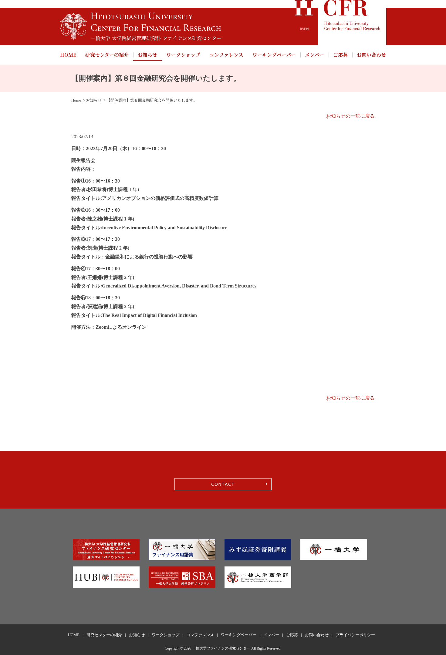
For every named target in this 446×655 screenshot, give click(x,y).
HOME (68, 54)
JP (301, 29)
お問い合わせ (371, 54)
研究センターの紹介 (107, 54)
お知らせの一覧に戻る (350, 116)
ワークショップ (183, 54)
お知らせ (147, 54)
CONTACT (223, 484)
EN (306, 29)
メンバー (314, 54)
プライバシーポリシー (355, 635)
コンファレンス (226, 54)
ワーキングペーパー (274, 54)
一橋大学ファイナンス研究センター (221, 648)
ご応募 (340, 54)
